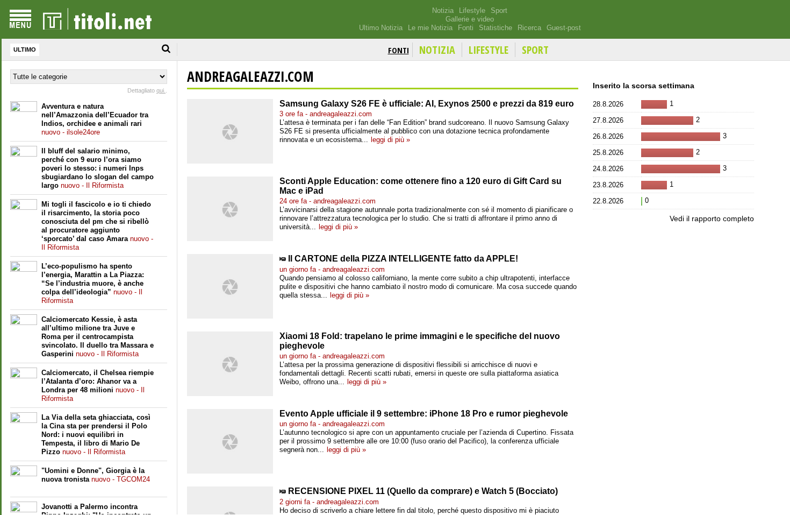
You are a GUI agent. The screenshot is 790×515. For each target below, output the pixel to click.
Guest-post (564, 28)
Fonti (465, 28)
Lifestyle (472, 10)
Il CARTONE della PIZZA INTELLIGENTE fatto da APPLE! (403, 258)
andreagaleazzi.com (250, 76)
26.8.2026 (608, 136)
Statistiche (495, 28)
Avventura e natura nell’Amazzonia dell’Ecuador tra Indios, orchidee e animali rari (94, 119)
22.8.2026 (608, 201)
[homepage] (97, 19)
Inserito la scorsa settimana (643, 85)
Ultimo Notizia (381, 28)
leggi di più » (390, 140)
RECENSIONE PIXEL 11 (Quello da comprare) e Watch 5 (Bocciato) (423, 491)
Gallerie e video (470, 19)
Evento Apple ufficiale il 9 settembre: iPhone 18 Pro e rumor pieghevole (423, 413)
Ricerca (529, 28)
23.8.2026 (608, 185)
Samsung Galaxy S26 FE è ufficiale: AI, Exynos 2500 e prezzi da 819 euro (426, 103)
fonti (398, 50)
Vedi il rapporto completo (712, 218)
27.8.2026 (608, 120)
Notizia (443, 10)
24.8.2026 (608, 169)
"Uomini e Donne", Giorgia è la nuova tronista (95, 475)
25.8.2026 (608, 153)
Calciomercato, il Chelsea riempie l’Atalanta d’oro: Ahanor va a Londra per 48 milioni (97, 386)
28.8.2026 (608, 104)
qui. (161, 90)
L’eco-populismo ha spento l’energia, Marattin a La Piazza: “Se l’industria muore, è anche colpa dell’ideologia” (92, 283)
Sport (499, 10)
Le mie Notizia (430, 28)
